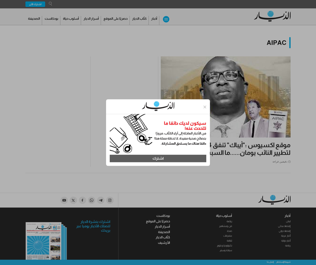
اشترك (158, 158)
